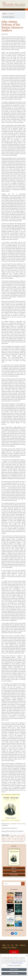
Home (6, 13)
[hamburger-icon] (26, 9)
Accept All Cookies (14, 973)
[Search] (23, 883)
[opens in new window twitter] (15, 933)
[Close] (26, 955)
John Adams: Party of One (17, 823)
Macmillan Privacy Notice (17, 962)
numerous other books (18, 841)
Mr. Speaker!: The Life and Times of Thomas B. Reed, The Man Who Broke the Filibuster (13, 838)
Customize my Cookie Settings (14, 965)
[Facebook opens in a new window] (12, 933)
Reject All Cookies (14, 969)
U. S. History (11, 13)
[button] (14, 868)
